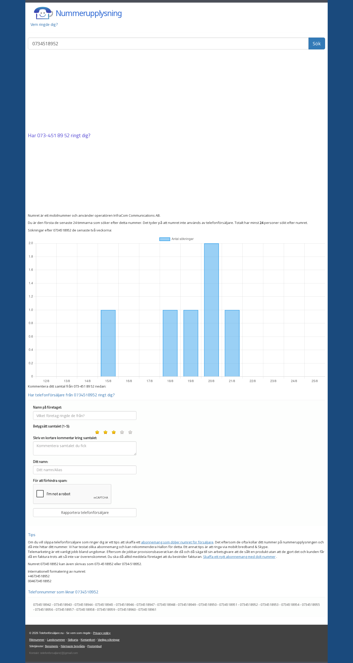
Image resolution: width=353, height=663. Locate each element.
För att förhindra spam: (50, 480)
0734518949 (187, 604)
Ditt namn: (40, 461)
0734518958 (85, 609)
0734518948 (166, 604)
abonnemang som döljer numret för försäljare (177, 542)
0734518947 (145, 604)
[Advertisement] (176, 91)
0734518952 (249, 604)
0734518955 (311, 604)
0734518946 (125, 604)
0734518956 (44, 609)
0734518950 (207, 604)
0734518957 (65, 609)
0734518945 (104, 604)
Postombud (94, 646)
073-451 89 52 (53, 135)
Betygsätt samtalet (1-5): (51, 426)
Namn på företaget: (47, 407)
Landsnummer (56, 639)
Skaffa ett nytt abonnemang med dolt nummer (239, 556)
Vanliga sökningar (109, 639)
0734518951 (228, 604)
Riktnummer (36, 639)
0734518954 (290, 604)
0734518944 (83, 604)
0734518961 (147, 609)
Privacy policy (102, 633)
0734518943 (63, 604)
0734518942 (42, 604)
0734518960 (127, 609)
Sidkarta (73, 639)
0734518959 (106, 609)
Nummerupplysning (89, 13)
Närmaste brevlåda (73, 646)
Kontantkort (88, 639)
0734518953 (269, 604)
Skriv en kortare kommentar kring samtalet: (65, 437)
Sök (317, 43)
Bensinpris (51, 646)
